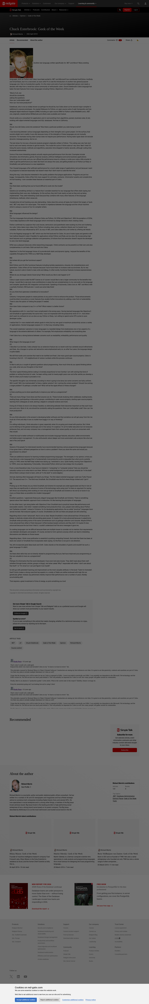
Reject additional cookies (49, 1000)
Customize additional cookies (73, 1000)
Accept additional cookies (26, 1000)
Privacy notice (91, 1000)
